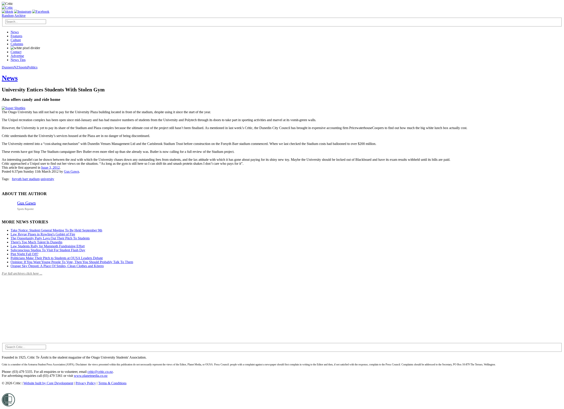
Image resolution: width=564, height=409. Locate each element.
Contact (16, 52)
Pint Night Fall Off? (24, 254)
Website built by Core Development (48, 383)
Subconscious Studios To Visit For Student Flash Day (48, 250)
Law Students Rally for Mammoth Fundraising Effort (48, 246)
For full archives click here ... (22, 273)
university (47, 179)
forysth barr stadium (26, 179)
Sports (23, 67)
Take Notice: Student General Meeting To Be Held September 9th (56, 230)
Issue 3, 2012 (50, 167)
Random (8, 15)
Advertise (17, 56)
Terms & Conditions (112, 383)
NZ (16, 67)
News (15, 32)
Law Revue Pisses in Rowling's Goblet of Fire (43, 234)
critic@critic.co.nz (100, 372)
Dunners (8, 67)
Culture (16, 40)
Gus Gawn (71, 171)
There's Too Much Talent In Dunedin (36, 242)
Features (16, 36)
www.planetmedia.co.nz (91, 376)
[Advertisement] (35, 306)
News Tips (18, 60)
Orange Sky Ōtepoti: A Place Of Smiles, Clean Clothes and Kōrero (57, 266)
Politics (32, 67)
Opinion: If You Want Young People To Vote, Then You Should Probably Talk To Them (72, 262)
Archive (20, 15)
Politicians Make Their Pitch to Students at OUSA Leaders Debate (57, 258)
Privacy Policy (86, 383)
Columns (17, 44)
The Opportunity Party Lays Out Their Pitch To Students (50, 238)
